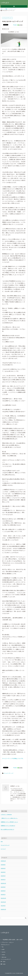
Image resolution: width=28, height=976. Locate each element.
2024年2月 (3, 875)
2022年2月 (3, 890)
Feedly (3, 964)
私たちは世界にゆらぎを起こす (7, 829)
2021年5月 (3, 905)
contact (3, 954)
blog (2, 841)
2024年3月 (3, 872)
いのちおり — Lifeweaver (6, 814)
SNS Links (4, 957)
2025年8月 (3, 864)
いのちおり (5, 3)
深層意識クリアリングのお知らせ (8, 825)
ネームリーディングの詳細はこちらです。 (13, 758)
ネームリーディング (8, 773)
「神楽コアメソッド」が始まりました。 (9, 818)
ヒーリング (3, 848)
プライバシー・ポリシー (8, 942)
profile (3, 949)
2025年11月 (3, 860)
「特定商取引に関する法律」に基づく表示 (12, 939)
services (3, 952)
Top (2, 946)
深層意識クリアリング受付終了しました (9, 822)
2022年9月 (3, 887)
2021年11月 (3, 902)
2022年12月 (3, 883)
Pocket (15, 25)
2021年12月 (3, 898)
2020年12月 (3, 909)
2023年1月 (3, 879)
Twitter (4, 961)
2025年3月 (3, 868)
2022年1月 (3, 894)
